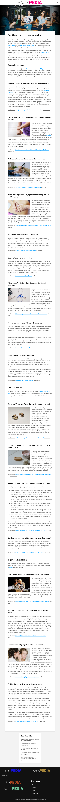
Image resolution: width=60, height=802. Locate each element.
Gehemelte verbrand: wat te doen (23, 275)
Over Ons (34, 787)
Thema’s (33, 790)
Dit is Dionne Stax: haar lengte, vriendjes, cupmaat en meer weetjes (32, 601)
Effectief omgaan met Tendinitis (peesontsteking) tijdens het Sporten (32, 149)
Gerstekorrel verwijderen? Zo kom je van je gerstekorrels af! (29, 552)
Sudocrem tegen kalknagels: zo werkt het (25, 250)
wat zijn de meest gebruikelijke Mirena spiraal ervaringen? (29, 110)
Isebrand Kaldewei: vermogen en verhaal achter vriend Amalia (30, 635)
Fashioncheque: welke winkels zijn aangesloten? (27, 721)
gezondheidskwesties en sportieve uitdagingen (34, 69)
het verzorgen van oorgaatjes (27, 45)
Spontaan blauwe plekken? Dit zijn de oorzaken (27, 348)
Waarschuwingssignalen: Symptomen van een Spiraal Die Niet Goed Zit (33, 225)
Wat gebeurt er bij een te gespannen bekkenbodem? (28, 187)
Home (33, 784)
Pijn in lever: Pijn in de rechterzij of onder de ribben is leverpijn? (31, 314)
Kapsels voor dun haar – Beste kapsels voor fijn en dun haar (30, 530)
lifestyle (11, 567)
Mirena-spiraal (11, 45)
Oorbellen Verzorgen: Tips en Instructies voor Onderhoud (29, 438)
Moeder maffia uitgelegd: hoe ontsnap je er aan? (27, 677)
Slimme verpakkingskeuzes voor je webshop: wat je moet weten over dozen (28, 758)
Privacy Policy (5, 775)
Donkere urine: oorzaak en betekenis (24, 380)
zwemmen (48, 135)
